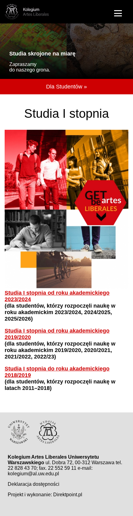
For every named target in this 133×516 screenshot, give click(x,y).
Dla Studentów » (66, 87)
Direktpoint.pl (67, 494)
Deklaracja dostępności (33, 484)
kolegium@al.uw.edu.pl (33, 473)
